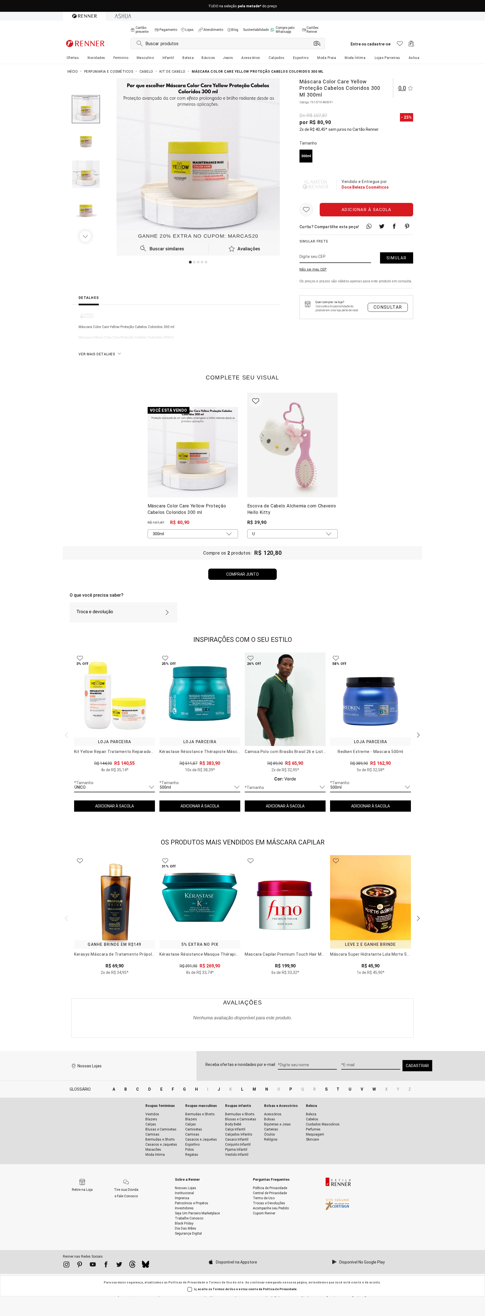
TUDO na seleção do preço (242, 6)
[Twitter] (119, 1265)
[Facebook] (105, 1265)
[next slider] (65, 734)
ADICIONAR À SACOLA (114, 806)
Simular (396, 258)
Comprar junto (242, 574)
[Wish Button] (306, 209)
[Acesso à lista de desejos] (399, 45)
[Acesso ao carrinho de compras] (411, 45)
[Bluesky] (145, 1265)
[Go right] (85, 236)
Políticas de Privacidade (186, 1282)
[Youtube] (92, 1265)
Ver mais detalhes (97, 354)
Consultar (388, 307)
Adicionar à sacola (367, 209)
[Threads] (132, 1265)
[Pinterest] (79, 1265)
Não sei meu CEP (313, 269)
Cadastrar (417, 1065)
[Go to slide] (190, 262)
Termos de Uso (220, 1282)
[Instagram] (66, 1265)
